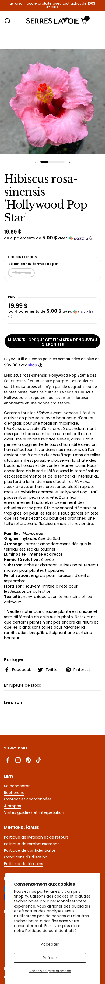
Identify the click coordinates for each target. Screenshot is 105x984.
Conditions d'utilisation (25, 857)
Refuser (50, 957)
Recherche (14, 792)
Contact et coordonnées (28, 799)
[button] (7, 20)
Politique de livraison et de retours (36, 837)
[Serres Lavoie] (52, 21)
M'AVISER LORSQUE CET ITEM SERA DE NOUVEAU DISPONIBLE (52, 342)
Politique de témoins (23, 863)
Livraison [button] (13, 702)
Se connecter (17, 786)
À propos (12, 805)
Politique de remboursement (31, 844)
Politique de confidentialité (51, 930)
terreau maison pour (51, 567)
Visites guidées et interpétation (34, 812)
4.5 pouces (21, 272)
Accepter (50, 944)
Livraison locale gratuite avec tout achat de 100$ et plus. (52, 5)
